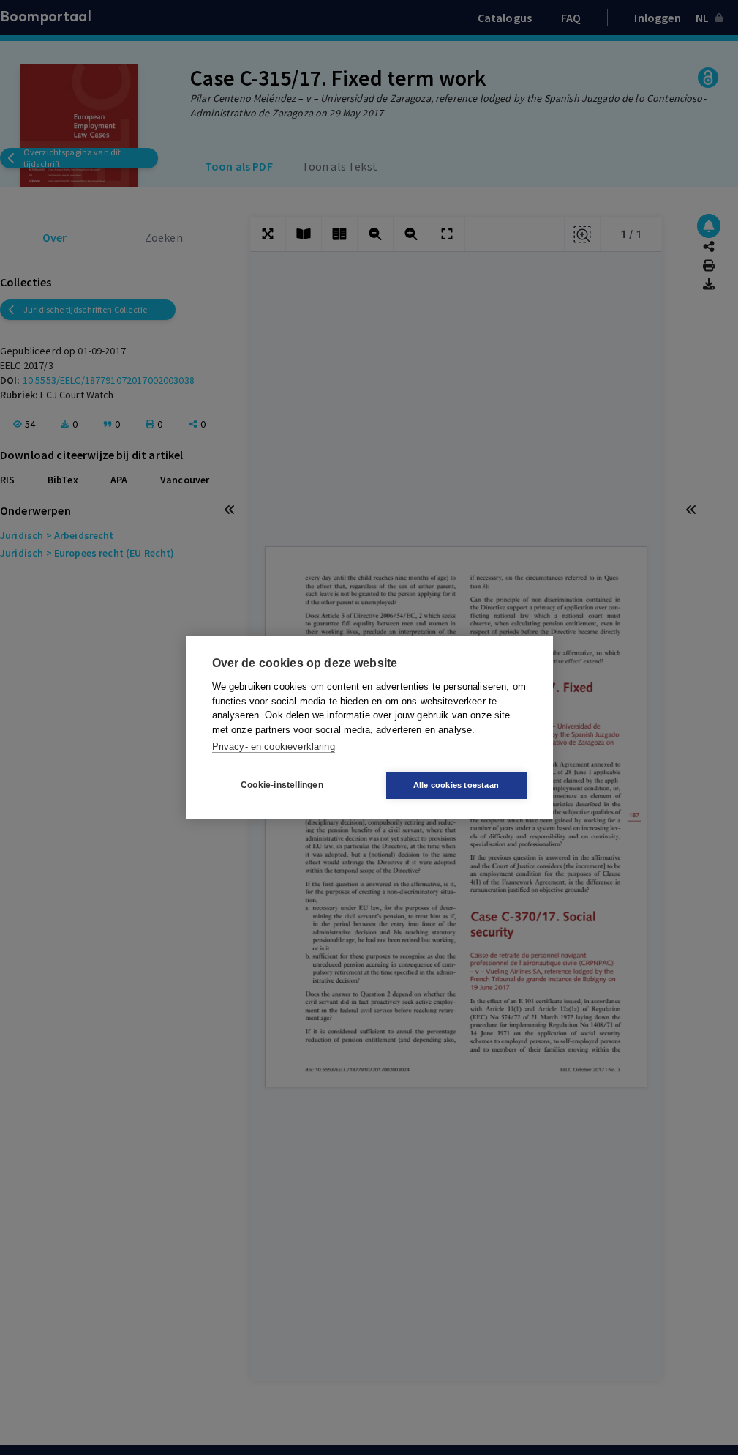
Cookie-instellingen (282, 785)
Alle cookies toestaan (456, 785)
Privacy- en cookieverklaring (273, 746)
